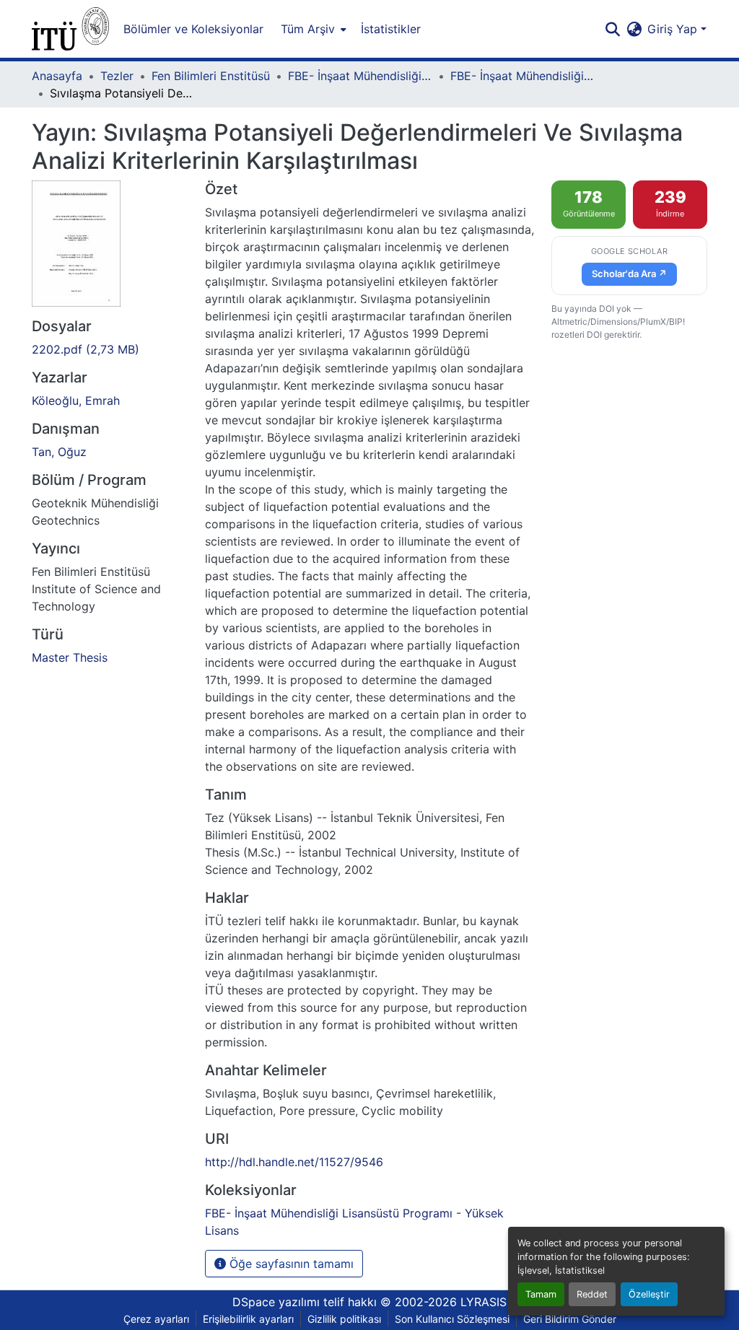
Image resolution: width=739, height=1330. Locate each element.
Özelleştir (649, 1294)
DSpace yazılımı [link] (276, 1302)
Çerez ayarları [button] (156, 1319)
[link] (110, 349)
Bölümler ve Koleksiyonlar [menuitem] (193, 29)
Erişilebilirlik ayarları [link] (248, 1319)
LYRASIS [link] (483, 1302)
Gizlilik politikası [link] (344, 1319)
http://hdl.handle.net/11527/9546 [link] (294, 1162)
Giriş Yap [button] (674, 29)
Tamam (540, 1294)
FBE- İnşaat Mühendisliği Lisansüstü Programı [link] (360, 76)
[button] (70, 29)
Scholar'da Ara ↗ (629, 273)
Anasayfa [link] (57, 76)
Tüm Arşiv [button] (308, 29)
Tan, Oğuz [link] (59, 452)
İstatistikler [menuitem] (391, 29)
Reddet (592, 1294)
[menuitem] (312, 29)
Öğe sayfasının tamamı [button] (290, 1263)
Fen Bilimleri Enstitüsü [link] (211, 76)
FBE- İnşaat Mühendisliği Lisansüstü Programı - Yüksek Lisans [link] (522, 76)
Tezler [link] (117, 76)
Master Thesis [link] (70, 657)
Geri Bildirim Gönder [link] (569, 1319)
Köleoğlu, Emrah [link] (76, 400)
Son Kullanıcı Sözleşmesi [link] (452, 1319)
